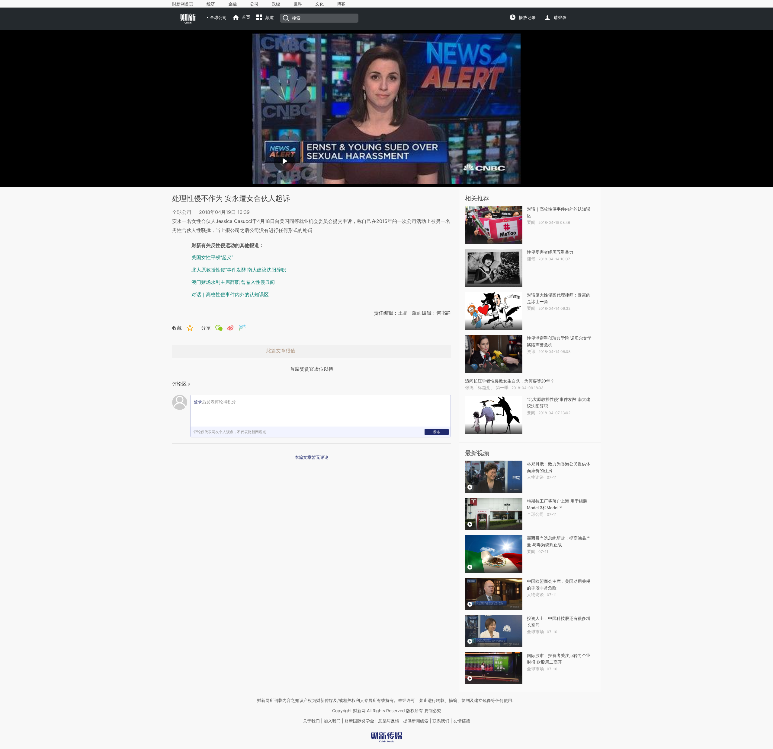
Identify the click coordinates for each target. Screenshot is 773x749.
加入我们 (332, 721)
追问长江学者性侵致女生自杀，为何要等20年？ (509, 381)
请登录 (560, 17)
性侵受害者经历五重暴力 (550, 252)
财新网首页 (182, 4)
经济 (211, 4)
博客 (341, 4)
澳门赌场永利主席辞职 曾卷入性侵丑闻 (233, 282)
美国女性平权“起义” (212, 257)
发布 (436, 432)
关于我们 (311, 721)
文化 (319, 4)
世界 (297, 4)
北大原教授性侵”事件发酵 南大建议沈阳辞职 (238, 269)
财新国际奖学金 (358, 721)
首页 (246, 17)
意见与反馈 (388, 721)
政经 (276, 4)
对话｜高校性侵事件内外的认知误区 (230, 294)
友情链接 (461, 721)
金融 (232, 4)
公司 (254, 4)
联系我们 (440, 721)
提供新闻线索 (415, 721)
